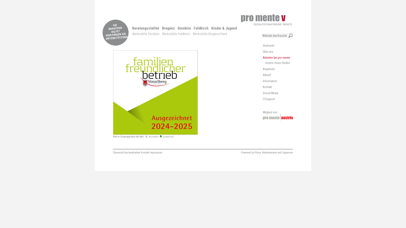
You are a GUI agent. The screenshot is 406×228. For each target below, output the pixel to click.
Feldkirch (201, 28)
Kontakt (145, 152)
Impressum (156, 152)
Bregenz (168, 28)
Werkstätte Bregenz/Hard (210, 34)
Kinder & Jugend (224, 28)
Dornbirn (184, 28)
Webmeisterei (269, 152)
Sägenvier (287, 152)
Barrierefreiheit (132, 152)
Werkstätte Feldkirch (176, 34)
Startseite (268, 45)
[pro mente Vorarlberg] (266, 20)
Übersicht (118, 152)
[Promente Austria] (278, 117)
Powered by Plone (251, 152)
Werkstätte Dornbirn (145, 34)
